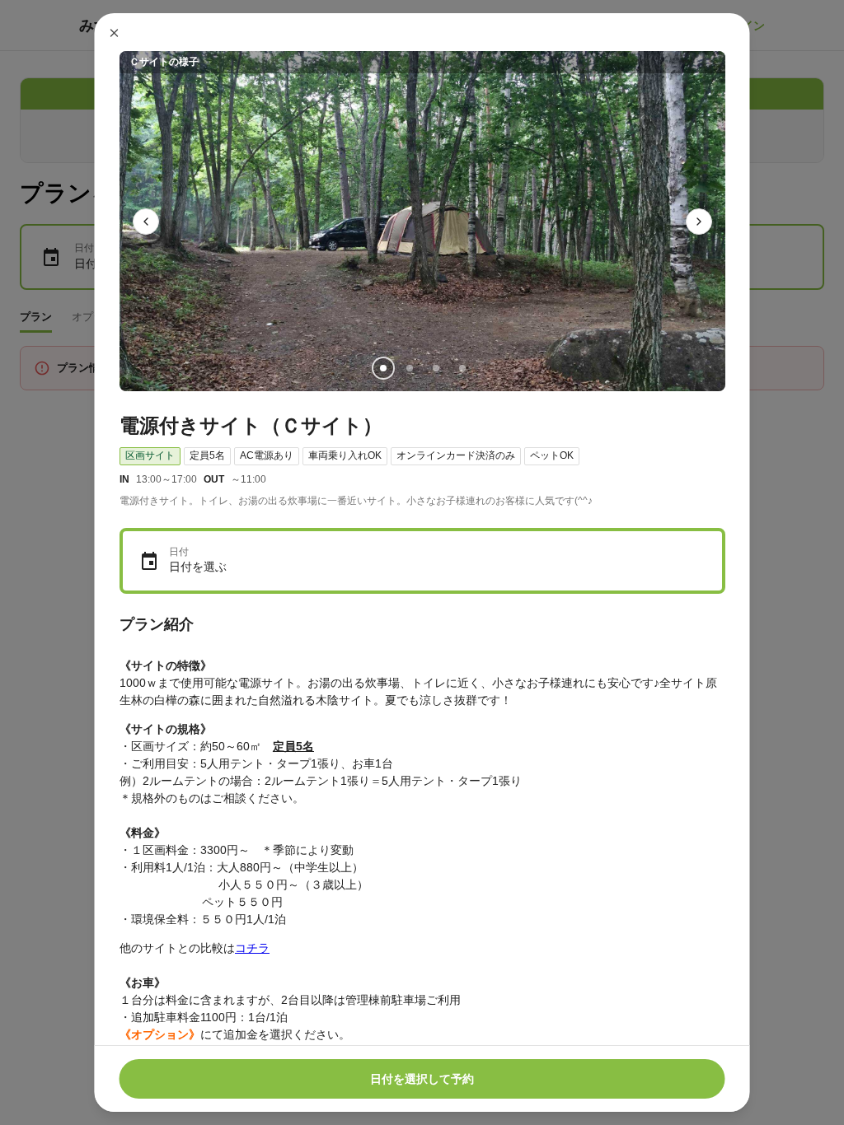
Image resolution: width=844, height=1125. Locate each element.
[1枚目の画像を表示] (382, 368)
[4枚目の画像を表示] (461, 368)
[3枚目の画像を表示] (435, 368)
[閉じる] (114, 33)
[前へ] (146, 221)
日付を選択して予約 (422, 1078)
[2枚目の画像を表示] (409, 368)
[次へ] (699, 221)
